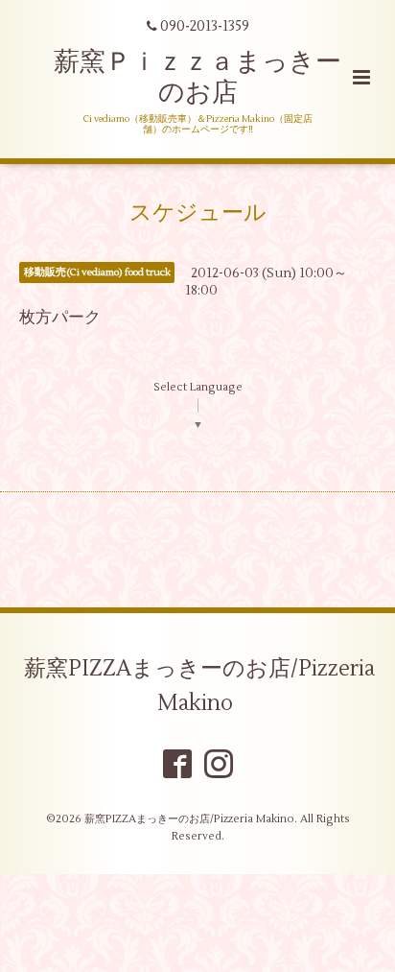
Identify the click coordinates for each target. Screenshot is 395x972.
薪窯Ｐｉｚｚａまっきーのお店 (197, 77)
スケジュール (198, 213)
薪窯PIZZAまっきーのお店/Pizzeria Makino (199, 686)
